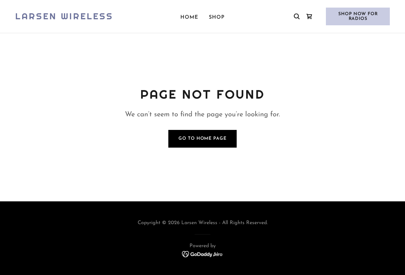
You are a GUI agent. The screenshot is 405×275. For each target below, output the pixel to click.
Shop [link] (217, 17)
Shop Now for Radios (358, 16)
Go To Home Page (202, 138)
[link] (64, 18)
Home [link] (189, 17)
